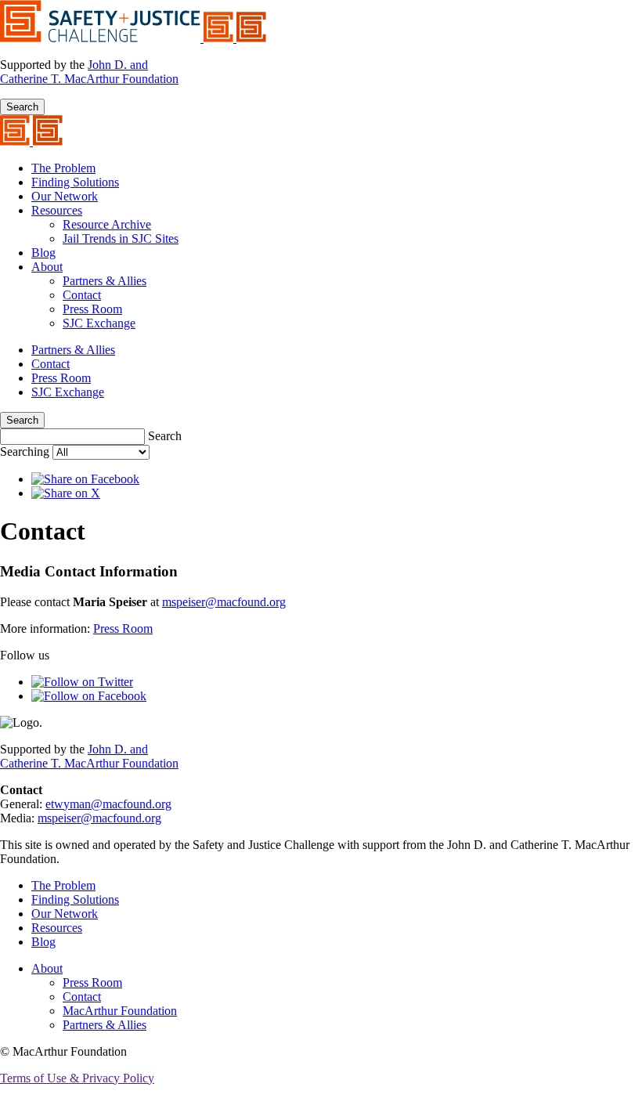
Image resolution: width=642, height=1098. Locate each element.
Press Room (92, 309)
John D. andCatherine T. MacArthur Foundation (89, 71)
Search (22, 107)
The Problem (63, 168)
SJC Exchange (99, 323)
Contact (82, 295)
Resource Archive (107, 224)
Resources (56, 210)
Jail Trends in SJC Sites (121, 238)
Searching (26, 451)
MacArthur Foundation (120, 1010)
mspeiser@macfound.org (224, 602)
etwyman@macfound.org (108, 804)
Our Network (64, 196)
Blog (43, 252)
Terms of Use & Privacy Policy (77, 1078)
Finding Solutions (75, 182)
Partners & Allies (104, 280)
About (47, 266)
